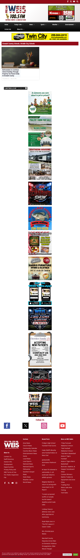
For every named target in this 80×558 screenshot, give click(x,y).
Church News (27, 446)
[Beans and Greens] (40, 243)
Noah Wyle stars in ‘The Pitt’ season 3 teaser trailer (48, 524)
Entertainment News (30, 453)
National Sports (28, 467)
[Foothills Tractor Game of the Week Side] (40, 380)
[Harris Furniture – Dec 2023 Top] (40, 268)
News (31, 25)
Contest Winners (66, 474)
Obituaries (26, 469)
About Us (20, 29)
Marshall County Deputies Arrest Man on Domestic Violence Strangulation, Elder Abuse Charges (49, 543)
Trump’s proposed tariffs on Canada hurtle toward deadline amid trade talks (48, 499)
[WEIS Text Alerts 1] (40, 405)
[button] (78, 1)
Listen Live (8, 29)
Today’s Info (18, 25)
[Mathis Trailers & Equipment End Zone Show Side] (40, 318)
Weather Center (28, 480)
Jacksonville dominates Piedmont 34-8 (49, 462)
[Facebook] (68, 1)
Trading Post (65, 485)
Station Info (8, 462)
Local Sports (27, 461)
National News (28, 464)
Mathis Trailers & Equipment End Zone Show (68, 479)
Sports (43, 25)
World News (27, 482)
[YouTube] (74, 1)
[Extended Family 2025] (40, 103)
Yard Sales (64, 493)
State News (27, 477)
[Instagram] (16, 483)
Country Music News (30, 451)
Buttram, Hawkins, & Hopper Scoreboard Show (68, 469)
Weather (54, 25)
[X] (71, 1)
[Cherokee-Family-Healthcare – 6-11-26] (40, 349)
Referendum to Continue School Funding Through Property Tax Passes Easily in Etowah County (10, 73)
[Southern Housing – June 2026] (40, 164)
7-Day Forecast (66, 443)
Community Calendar (30, 448)
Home (6, 25)
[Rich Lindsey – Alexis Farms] (40, 131)
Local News (27, 459)
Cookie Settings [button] (67, 554)
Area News (26, 443)
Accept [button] (75, 554)
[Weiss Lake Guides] (40, 218)
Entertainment (69, 25)
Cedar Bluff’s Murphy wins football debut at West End (49, 452)
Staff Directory (9, 459)
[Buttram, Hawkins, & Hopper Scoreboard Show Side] (40, 193)
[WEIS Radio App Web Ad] (40, 293)
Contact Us (7, 456)
